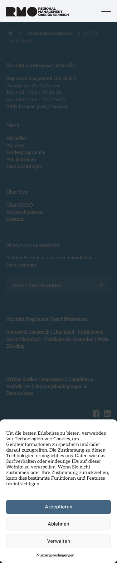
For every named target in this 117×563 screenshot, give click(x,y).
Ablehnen (58, 524)
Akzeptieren (58, 507)
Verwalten (58, 541)
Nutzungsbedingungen (55, 555)
